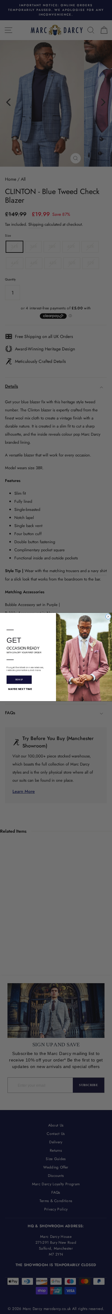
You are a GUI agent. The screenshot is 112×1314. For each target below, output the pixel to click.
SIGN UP (19, 679)
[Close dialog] (108, 616)
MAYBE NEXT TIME (20, 689)
